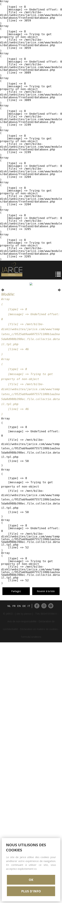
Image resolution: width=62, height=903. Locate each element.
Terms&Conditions (31, 636)
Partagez (16, 591)
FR (14, 606)
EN (19, 606)
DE (24, 606)
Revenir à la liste (46, 591)
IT (29, 606)
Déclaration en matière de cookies (39, 629)
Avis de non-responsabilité (22, 621)
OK (31, 880)
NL (9, 606)
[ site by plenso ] (24, 613)
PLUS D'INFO (31, 891)
